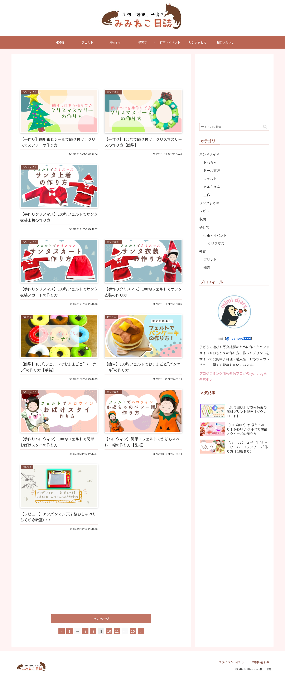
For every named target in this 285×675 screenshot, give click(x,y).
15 (133, 631)
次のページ (101, 618)
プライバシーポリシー (233, 662)
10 (109, 631)
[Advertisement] (101, 70)
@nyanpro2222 (238, 338)
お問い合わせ (261, 662)
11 (117, 631)
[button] (265, 126)
